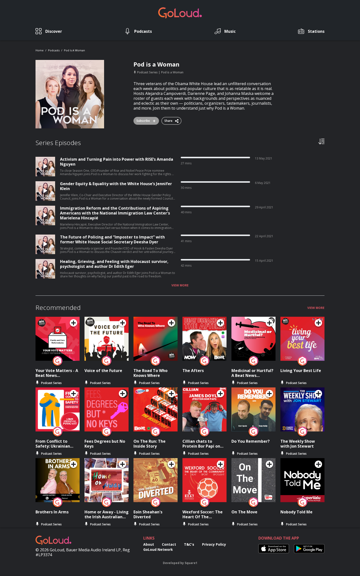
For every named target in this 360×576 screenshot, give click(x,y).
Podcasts (54, 50)
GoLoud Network (158, 549)
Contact (169, 544)
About (148, 544)
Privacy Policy (214, 544)
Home (40, 50)
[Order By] (321, 141)
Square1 (191, 563)
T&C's (189, 544)
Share (168, 120)
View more (180, 285)
